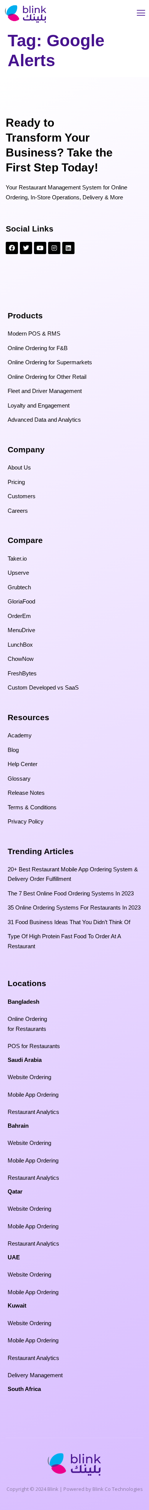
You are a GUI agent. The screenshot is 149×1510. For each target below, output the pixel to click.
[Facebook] (12, 248)
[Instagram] (54, 248)
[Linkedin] (68, 248)
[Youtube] (40, 248)
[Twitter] (26, 248)
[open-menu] (141, 14)
